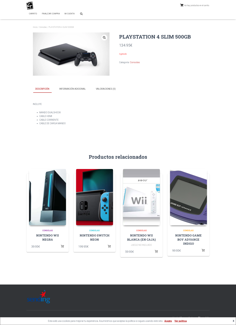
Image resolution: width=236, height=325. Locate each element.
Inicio (35, 27)
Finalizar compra (51, 14)
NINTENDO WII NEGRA (47, 237)
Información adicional (72, 89)
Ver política (181, 321)
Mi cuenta (69, 14)
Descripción (42, 89)
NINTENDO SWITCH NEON (94, 237)
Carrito (33, 14)
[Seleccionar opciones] (109, 246)
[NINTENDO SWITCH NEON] (94, 197)
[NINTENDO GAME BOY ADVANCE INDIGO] (188, 197)
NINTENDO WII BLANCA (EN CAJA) (141, 237)
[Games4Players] (30, 6)
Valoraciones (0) (106, 89)
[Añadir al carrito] (62, 246)
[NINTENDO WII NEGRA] (47, 197)
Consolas (43, 27)
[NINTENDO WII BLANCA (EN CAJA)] (141, 197)
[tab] (45, 89)
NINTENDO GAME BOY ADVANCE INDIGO (188, 239)
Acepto (168, 321)
